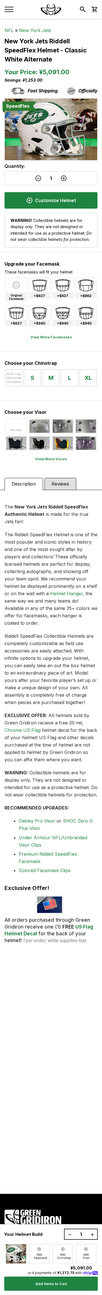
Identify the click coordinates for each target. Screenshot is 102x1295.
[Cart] (94, 9)
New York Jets (35, 30)
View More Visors (51, 459)
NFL (9, 30)
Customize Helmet (55, 200)
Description (24, 484)
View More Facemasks (51, 337)
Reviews (60, 484)
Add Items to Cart (51, 1283)
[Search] (82, 9)
